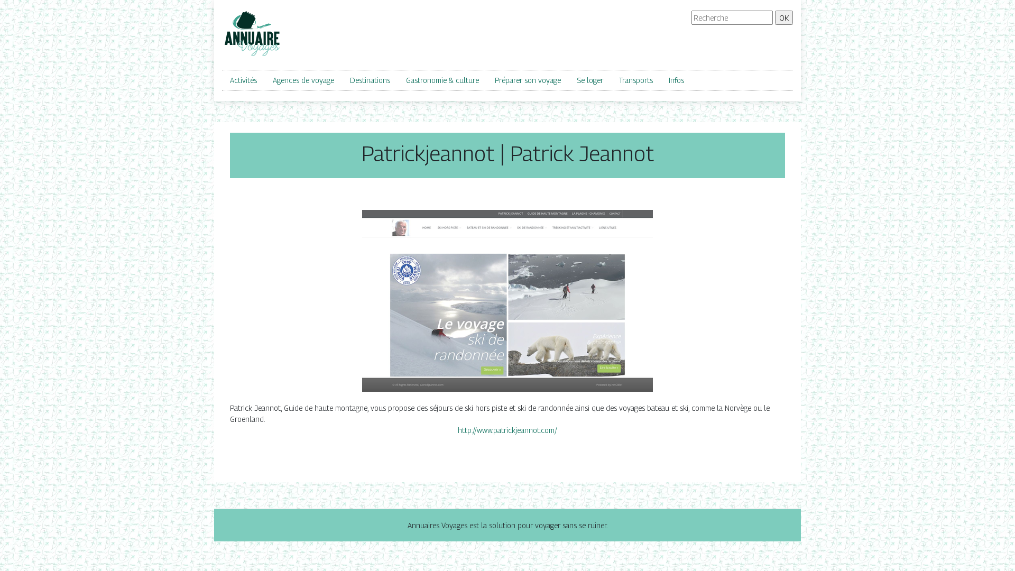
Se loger (590, 80)
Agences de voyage (303, 80)
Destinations (370, 80)
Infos (676, 80)
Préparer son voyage (528, 80)
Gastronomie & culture (442, 80)
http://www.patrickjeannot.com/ (507, 430)
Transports (636, 80)
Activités (243, 80)
